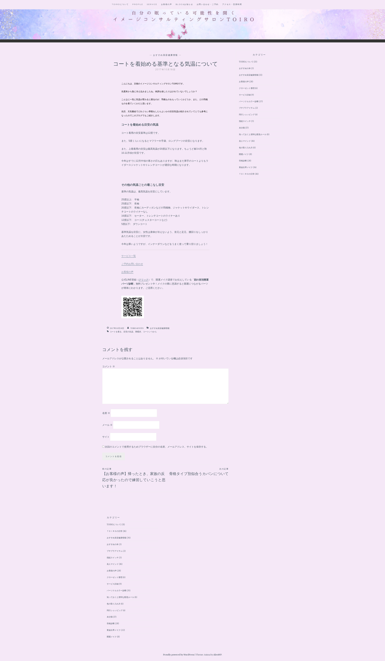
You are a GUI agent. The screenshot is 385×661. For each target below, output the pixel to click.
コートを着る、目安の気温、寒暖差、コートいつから (133, 332)
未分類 (242, 127)
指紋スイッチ (245, 121)
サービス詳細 (245, 95)
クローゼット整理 (247, 88)
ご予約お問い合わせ (132, 263)
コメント (108, 366)
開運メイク (244, 154)
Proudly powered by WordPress (178, 654)
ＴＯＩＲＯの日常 (247, 174)
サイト (105, 436)
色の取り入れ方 (246, 147)
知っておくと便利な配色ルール (252, 134)
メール (107, 424)
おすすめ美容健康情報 (165, 55)
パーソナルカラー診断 (249, 101)
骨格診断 (243, 160)
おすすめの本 (245, 68)
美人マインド (245, 141)
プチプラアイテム (247, 108)
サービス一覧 (128, 255)
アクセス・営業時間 (232, 4)
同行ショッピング (247, 114)
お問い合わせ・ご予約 (208, 4)
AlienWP (217, 654)
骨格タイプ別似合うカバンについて (199, 472)
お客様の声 (166, 4)
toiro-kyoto (136, 328)
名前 (106, 412)
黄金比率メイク (246, 167)
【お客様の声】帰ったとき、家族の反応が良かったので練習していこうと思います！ (133, 478)
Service (152, 4)
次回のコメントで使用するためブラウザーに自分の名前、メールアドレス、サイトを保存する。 (156, 446)
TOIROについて (120, 4)
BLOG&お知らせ (184, 4)
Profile (137, 4)
